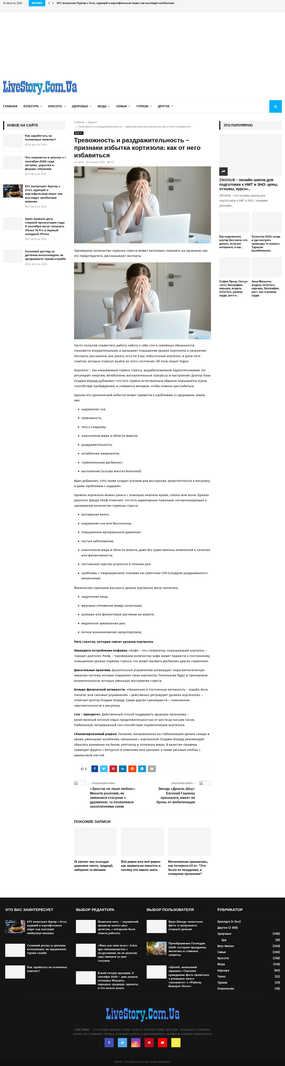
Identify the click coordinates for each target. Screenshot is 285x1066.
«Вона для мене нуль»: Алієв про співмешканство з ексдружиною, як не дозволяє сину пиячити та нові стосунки (117, 953)
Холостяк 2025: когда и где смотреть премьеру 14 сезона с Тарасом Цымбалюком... (266, 243)
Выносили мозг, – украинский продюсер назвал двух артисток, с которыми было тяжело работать (118, 927)
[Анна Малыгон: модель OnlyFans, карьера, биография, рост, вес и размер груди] (267, 267)
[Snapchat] (175, 1042)
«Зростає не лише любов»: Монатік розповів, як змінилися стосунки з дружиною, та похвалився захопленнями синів (112, 797)
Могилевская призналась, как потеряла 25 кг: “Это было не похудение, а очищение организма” (188, 868)
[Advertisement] (142, 44)
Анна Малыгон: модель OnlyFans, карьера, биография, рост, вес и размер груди (266, 288)
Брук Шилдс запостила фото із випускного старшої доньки (186, 925)
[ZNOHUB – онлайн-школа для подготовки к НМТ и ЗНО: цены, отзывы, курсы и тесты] (250, 155)
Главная (10, 106)
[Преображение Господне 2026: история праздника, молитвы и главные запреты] (156, 948)
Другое (164, 106)
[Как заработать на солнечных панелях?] (13, 140)
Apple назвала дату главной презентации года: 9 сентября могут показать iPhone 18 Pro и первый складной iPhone (45, 226)
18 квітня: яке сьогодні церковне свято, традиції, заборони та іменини (93, 866)
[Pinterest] (149, 1042)
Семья (121, 106)
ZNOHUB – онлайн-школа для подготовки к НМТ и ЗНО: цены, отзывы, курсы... (248, 184)
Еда (224, 940)
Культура (31, 106)
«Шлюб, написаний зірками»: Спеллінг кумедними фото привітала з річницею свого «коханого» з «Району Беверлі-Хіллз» (189, 976)
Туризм (142, 106)
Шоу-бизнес (225, 946)
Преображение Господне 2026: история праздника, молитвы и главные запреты (188, 949)
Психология (225, 988)
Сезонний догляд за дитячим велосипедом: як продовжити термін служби (45, 255)
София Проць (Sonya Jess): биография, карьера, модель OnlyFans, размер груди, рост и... (233, 288)
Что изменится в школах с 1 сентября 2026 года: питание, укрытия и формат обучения (45, 163)
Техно (221, 976)
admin (80, 162)
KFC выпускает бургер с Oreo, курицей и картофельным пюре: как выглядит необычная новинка (121, 3)
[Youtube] (162, 1042)
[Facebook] (109, 1042)
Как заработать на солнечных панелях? (40, 137)
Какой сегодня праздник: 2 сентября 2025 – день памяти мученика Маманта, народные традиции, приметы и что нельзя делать (118, 980)
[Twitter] (122, 1042)
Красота (55, 106)
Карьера (223, 970)
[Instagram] (135, 1042)
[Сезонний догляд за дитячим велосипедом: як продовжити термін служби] (13, 256)
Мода (102, 106)
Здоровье (80, 106)
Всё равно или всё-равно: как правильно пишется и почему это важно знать (141, 866)
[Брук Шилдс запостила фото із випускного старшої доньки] (156, 926)
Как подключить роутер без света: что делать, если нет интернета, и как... (233, 242)
